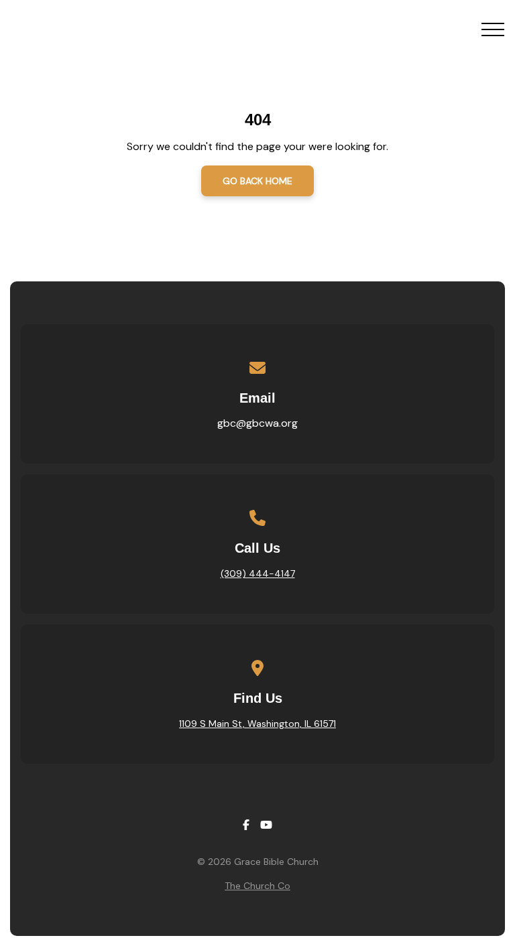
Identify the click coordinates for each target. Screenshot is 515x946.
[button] (492, 29)
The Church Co (257, 886)
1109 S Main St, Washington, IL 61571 (257, 724)
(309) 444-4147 (258, 573)
